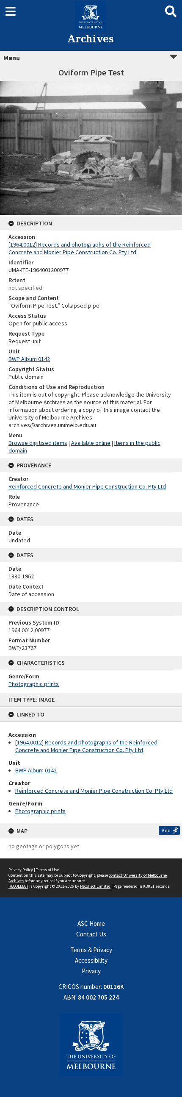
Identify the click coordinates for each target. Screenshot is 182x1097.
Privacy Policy (20, 869)
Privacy (91, 971)
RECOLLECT (18, 886)
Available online (90, 443)
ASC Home (91, 923)
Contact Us (91, 934)
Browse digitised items (37, 443)
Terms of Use (47, 869)
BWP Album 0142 (36, 770)
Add (166, 830)
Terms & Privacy (91, 950)
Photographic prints (40, 811)
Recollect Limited (95, 886)
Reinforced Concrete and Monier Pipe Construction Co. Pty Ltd (94, 790)
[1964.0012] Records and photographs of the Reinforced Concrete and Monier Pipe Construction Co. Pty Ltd (86, 746)
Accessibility (91, 960)
